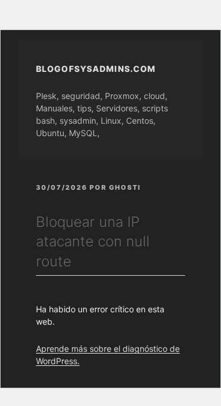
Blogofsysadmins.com (96, 69)
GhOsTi (125, 187)
